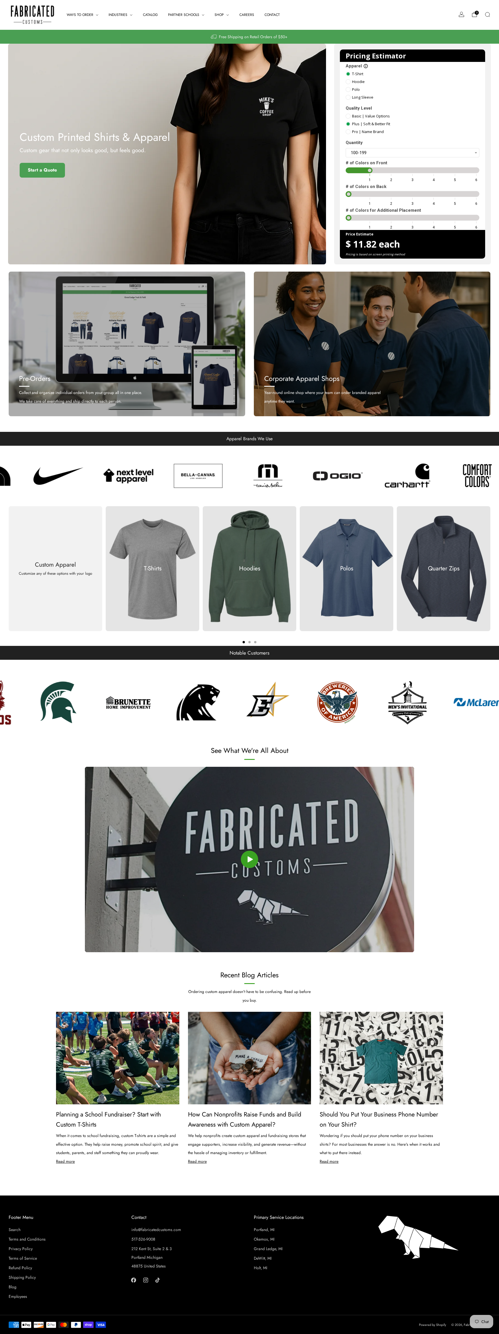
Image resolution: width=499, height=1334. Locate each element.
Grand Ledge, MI (268, 1249)
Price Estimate (359, 234)
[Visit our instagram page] (145, 1280)
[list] (249, 476)
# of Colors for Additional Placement (383, 210)
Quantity (354, 142)
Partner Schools (183, 14)
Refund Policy (20, 1268)
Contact (272, 14)
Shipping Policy (22, 1277)
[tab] (244, 642)
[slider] (370, 170)
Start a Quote (42, 170)
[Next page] (490, 569)
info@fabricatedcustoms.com (156, 1229)
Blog (12, 1287)
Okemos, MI (264, 1239)
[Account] (461, 14)
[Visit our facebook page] (133, 1280)
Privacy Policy (21, 1249)
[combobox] (412, 152)
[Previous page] (9, 569)
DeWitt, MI (262, 1258)
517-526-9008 (143, 1239)
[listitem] (249, 37)
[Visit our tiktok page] (157, 1280)
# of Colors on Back (366, 186)
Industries (118, 14)
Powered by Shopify (432, 1324)
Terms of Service (23, 1258)
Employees (18, 1296)
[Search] (487, 14)
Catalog (150, 14)
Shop (219, 14)
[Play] (249, 859)
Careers (246, 14)
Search (15, 1229)
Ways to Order (80, 14)
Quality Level (359, 108)
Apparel (357, 66)
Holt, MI (260, 1268)
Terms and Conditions (27, 1239)
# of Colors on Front (366, 162)
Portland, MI (264, 1229)
